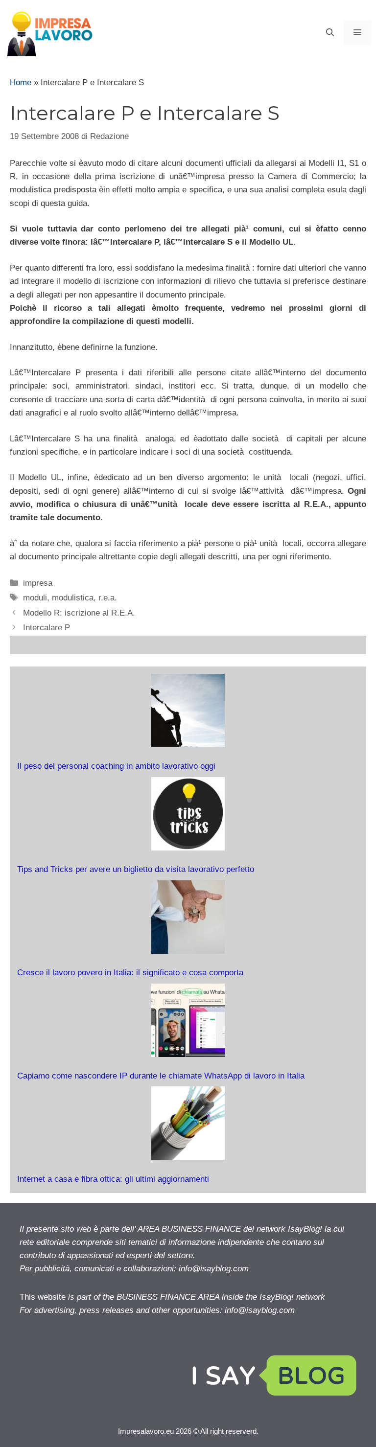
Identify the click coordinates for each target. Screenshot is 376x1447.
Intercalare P (46, 627)
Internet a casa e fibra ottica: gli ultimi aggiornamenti (113, 1179)
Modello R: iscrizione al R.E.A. (79, 613)
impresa (37, 583)
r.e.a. (107, 597)
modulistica (73, 597)
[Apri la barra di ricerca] (330, 33)
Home (20, 82)
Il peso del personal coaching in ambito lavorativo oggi (116, 766)
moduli (35, 597)
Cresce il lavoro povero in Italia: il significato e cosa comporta (130, 972)
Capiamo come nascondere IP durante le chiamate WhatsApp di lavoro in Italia (161, 1075)
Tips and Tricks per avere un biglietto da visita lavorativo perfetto (135, 869)
